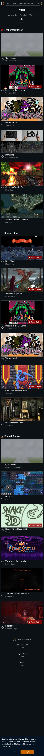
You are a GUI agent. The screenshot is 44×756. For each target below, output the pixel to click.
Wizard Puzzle (11, 123)
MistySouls (9, 264)
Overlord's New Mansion (16, 390)
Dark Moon (10, 261)
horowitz (8, 222)
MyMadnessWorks (12, 61)
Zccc (22, 664)
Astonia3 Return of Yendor (16, 219)
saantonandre (10, 393)
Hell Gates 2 (10, 497)
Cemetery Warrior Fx (14, 187)
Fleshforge (10, 626)
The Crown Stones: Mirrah (16, 561)
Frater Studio (10, 564)
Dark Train (9, 155)
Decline (15, 752)
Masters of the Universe (15, 90)
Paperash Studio (11, 158)
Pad (6, 499)
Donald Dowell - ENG (14, 423)
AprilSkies (9, 425)
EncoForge (9, 596)
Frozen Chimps (11, 629)
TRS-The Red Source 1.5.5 (17, 594)
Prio (6, 532)
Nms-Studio (9, 190)
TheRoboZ (9, 93)
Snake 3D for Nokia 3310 (16, 529)
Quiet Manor (10, 58)
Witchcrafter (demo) (13, 293)
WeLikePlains (22, 646)
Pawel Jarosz (10, 296)
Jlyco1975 (22, 655)
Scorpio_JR (9, 125)
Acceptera (27, 752)
